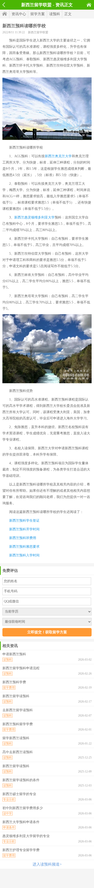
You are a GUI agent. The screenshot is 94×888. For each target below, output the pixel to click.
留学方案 (37, 14)
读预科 (54, 14)
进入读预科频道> (47, 864)
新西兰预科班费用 (22, 538)
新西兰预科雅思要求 (24, 546)
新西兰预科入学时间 (24, 555)
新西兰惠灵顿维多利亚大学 (34, 217)
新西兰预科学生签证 (24, 520)
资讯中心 (19, 14)
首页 (89, 5)
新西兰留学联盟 (38, 32)
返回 (3, 4)
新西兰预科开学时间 (24, 529)
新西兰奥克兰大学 (58, 156)
